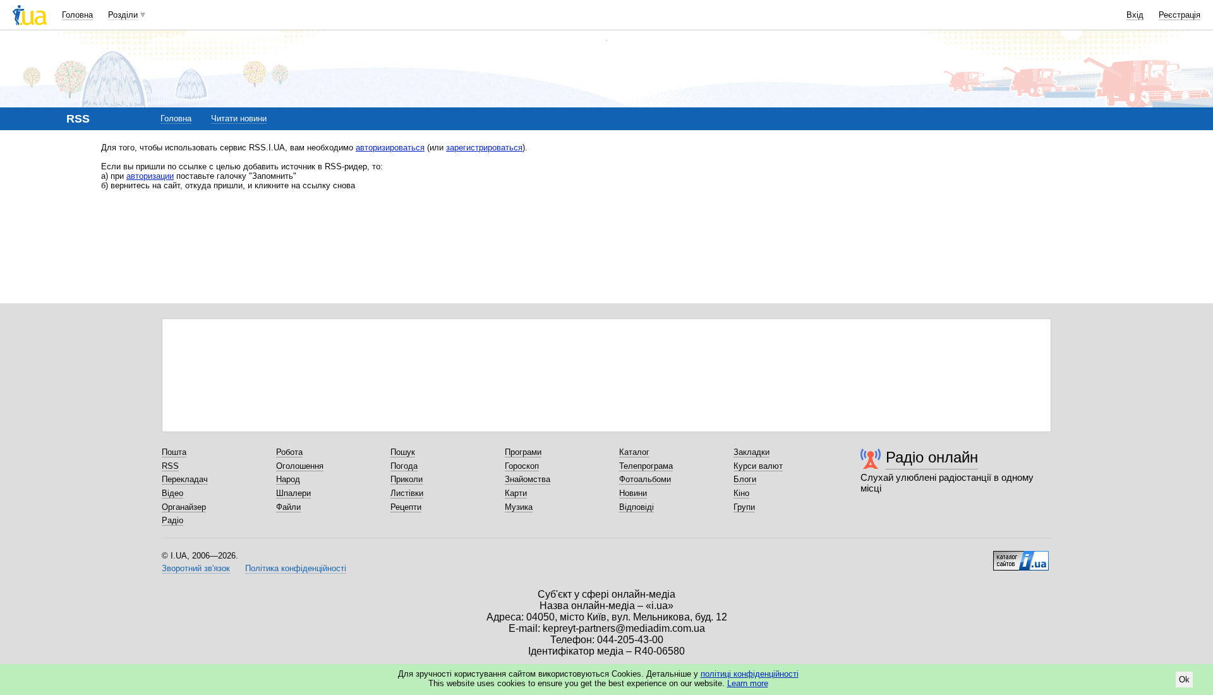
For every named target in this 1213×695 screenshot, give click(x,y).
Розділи (123, 15)
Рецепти (405, 507)
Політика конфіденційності (295, 568)
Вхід (1135, 15)
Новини (633, 493)
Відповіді (636, 507)
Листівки (406, 493)
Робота (289, 452)
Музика (519, 507)
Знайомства (527, 479)
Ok (1184, 679)
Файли (288, 507)
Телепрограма (646, 466)
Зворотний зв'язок (196, 568)
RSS (170, 466)
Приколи (406, 479)
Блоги (744, 479)
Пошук (402, 452)
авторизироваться (390, 147)
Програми (523, 452)
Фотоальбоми (645, 479)
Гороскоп (522, 466)
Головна (77, 15)
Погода (404, 466)
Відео (172, 493)
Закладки (751, 452)
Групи (744, 507)
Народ (288, 479)
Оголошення (299, 466)
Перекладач (185, 479)
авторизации (150, 176)
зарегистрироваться (484, 147)
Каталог (634, 452)
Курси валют (758, 466)
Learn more (747, 683)
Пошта (174, 452)
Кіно (741, 493)
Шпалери (293, 493)
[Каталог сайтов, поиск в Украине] (1021, 556)
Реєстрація (1179, 15)
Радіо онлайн (932, 457)
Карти (516, 493)
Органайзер (184, 507)
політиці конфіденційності (750, 674)
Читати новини (239, 118)
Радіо (172, 520)
